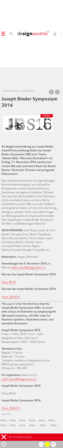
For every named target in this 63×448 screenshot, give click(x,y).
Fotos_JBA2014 (11, 296)
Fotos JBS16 (9, 282)
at (53, 444)
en (59, 444)
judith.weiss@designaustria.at (28, 267)
